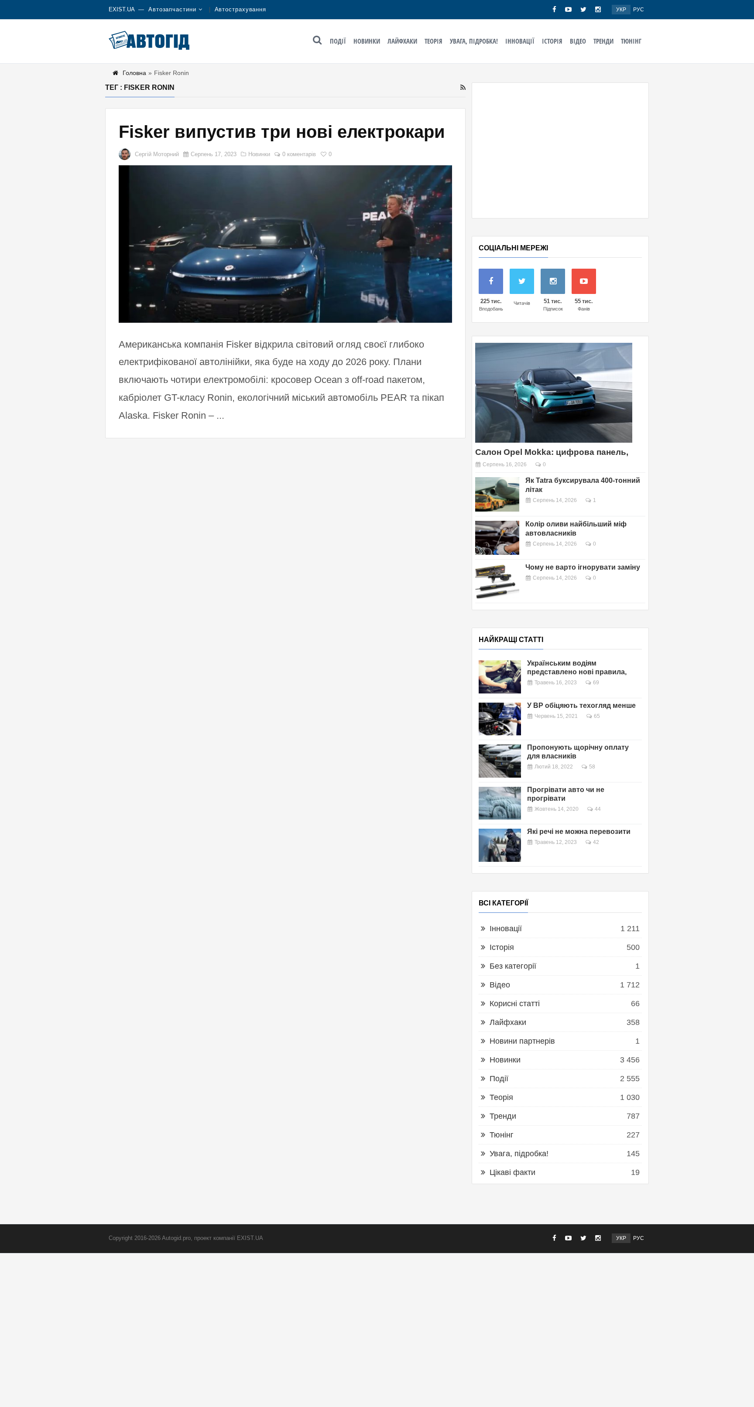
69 (596, 683)
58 (592, 767)
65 (597, 716)
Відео (578, 41)
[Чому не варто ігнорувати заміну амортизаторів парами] (497, 581)
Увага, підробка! (474, 41)
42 (596, 842)
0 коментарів (299, 154)
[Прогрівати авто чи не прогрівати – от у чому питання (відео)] (500, 803)
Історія (552, 41)
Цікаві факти (512, 1172)
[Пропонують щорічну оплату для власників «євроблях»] (500, 761)
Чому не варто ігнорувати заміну (582, 567)
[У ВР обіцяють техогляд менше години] (500, 719)
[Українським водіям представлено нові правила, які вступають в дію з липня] (500, 676)
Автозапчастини (172, 9)
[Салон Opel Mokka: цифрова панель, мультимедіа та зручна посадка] (553, 393)
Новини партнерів (522, 1041)
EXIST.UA (122, 9)
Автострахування (241, 9)
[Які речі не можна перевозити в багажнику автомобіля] (500, 845)
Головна (134, 72)
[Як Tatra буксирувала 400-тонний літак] (497, 494)
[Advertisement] (560, 150)
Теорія (433, 41)
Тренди (603, 41)
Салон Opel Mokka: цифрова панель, (551, 452)
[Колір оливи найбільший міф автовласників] (497, 538)
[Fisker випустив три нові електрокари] (285, 244)
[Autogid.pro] (149, 40)
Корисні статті (515, 1003)
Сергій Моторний (157, 154)
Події (338, 41)
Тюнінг (631, 41)
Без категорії (513, 966)
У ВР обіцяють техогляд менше (581, 705)
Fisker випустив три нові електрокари (282, 131)
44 (598, 809)
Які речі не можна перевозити (579, 831)
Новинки (366, 41)
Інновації (520, 41)
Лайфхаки (402, 41)
